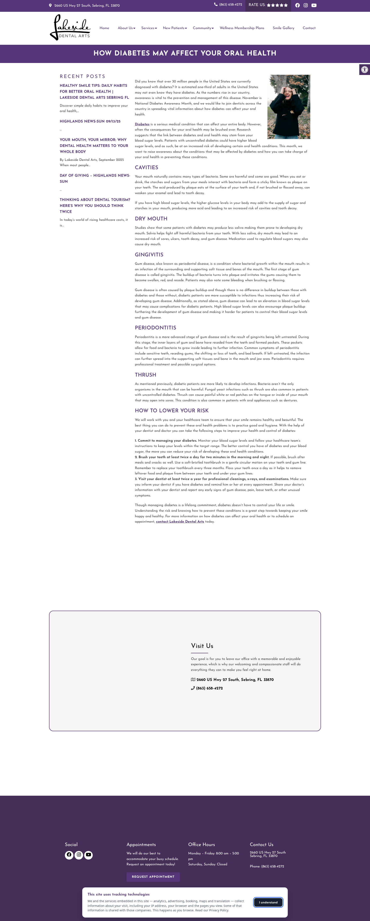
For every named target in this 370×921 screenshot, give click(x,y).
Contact (309, 28)
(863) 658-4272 (230, 4)
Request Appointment (153, 877)
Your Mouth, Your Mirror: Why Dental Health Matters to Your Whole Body (94, 146)
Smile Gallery (283, 28)
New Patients (173, 28)
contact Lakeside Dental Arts (180, 521)
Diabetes (142, 124)
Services (147, 28)
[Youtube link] (314, 5)
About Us (125, 28)
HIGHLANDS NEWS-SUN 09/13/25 (90, 121)
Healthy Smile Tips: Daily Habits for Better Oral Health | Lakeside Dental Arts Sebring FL (94, 92)
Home (104, 28)
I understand (268, 902)
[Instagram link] (306, 5)
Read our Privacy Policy (211, 910)
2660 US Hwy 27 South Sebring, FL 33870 (268, 854)
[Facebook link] (298, 5)
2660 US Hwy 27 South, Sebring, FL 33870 (86, 5)
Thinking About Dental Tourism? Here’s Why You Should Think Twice (95, 206)
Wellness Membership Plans (242, 28)
